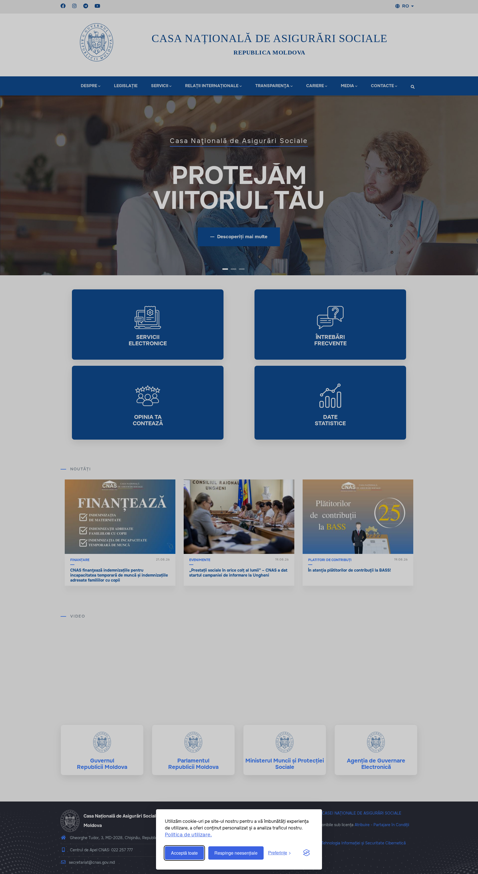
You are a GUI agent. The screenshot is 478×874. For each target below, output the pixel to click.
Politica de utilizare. (188, 835)
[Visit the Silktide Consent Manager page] (306, 853)
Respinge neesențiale (236, 853)
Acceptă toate (184, 853)
